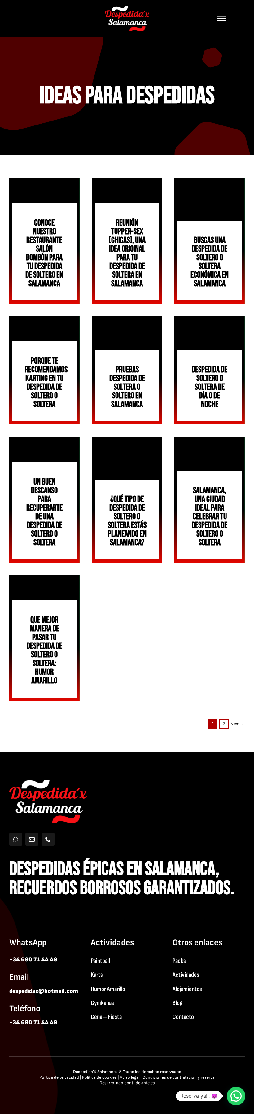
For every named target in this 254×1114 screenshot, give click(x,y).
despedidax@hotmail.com (43, 991)
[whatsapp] (15, 839)
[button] (236, 1096)
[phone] (48, 839)
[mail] (31, 839)
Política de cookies (99, 1077)
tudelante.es (143, 1082)
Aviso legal (129, 1077)
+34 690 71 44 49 (33, 959)
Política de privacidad (59, 1077)
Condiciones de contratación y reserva (178, 1077)
